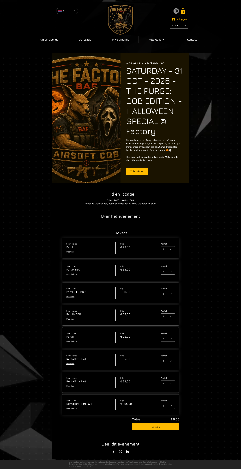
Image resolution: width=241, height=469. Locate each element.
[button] (183, 11)
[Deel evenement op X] (120, 451)
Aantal (164, 244)
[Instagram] (176, 11)
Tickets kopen (137, 171)
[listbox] (179, 25)
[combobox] (168, 249)
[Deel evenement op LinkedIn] (127, 451)
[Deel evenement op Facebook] (113, 451)
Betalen (156, 427)
